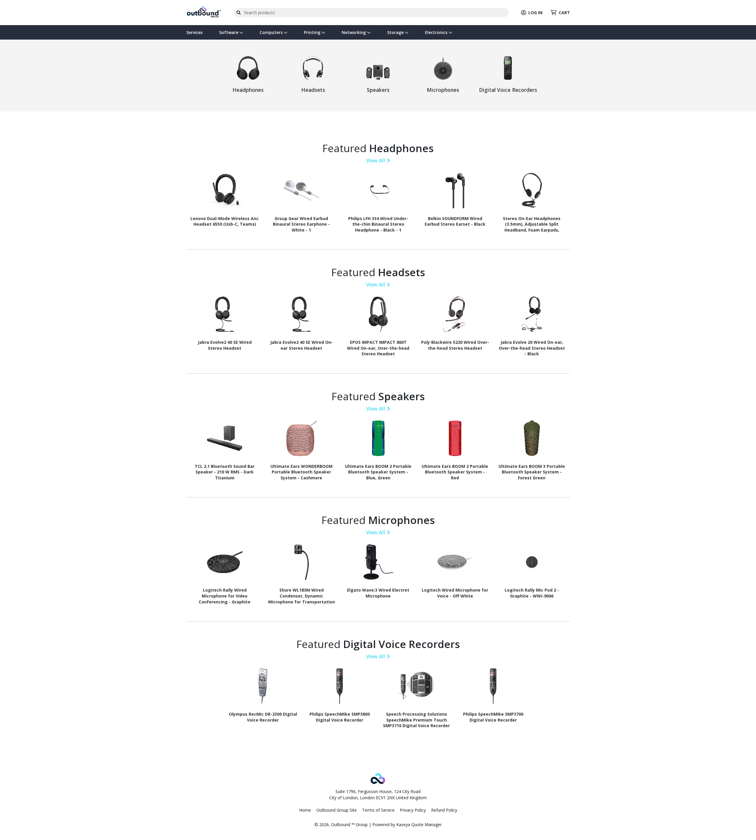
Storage (396, 32)
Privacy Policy (413, 810)
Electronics (437, 32)
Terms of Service (378, 810)
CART (564, 12)
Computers (272, 32)
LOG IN (535, 12)
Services (194, 32)
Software (229, 32)
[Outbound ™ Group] (203, 12)
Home (305, 810)
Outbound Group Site (336, 810)
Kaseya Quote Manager (419, 824)
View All (375, 160)
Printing (313, 32)
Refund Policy (444, 810)
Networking (354, 32)
